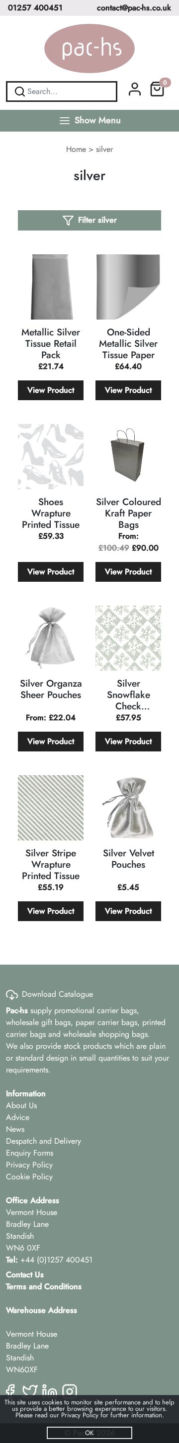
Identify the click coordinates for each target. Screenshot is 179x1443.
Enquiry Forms (29, 1153)
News (15, 1129)
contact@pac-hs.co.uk (134, 7)
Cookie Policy (29, 1176)
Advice (17, 1117)
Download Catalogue (57, 994)
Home (76, 149)
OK (89, 1433)
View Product (50, 390)
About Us (21, 1105)
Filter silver (97, 220)
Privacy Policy (29, 1164)
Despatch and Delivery (43, 1141)
